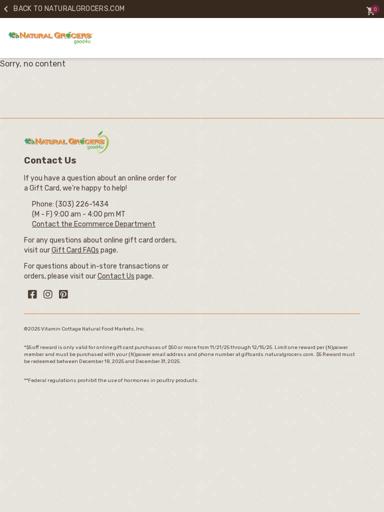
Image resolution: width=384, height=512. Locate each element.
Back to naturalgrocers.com (62, 8)
